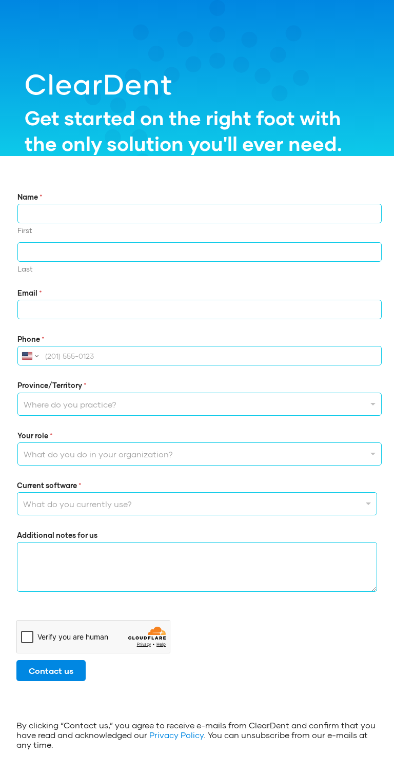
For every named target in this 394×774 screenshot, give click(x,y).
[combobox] (199, 404)
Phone (31, 339)
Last (25, 268)
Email (29, 292)
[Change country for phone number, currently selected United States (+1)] (29, 355)
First (24, 230)
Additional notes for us (57, 535)
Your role (35, 435)
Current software (49, 485)
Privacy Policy (176, 735)
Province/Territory (52, 385)
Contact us (51, 670)
